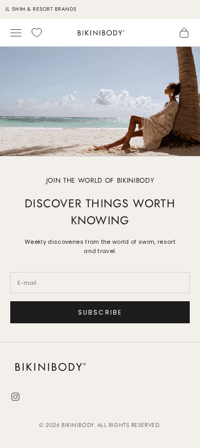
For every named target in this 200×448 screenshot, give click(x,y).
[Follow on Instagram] (15, 397)
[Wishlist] (37, 32)
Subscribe (100, 312)
